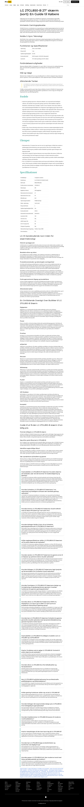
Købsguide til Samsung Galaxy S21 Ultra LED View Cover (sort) (43, 772)
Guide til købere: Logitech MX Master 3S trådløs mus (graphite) (34, 768)
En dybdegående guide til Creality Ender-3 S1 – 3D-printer (33, 771)
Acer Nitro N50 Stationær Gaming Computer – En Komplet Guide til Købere (45, 770)
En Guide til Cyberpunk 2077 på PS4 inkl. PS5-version (45, 775)
